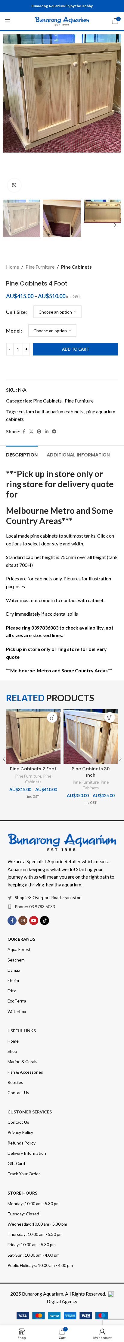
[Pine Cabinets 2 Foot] (33, 736)
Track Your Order (24, 1173)
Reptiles (15, 1082)
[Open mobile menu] (8, 21)
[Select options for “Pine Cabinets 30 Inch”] (109, 717)
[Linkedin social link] (46, 432)
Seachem (16, 959)
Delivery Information (27, 1153)
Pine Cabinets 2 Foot (33, 769)
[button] (9, 115)
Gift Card (16, 1163)
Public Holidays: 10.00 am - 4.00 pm (40, 1265)
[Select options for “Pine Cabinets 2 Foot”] (52, 717)
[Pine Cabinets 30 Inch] (91, 736)
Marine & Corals (22, 1061)
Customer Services (30, 1111)
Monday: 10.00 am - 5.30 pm (34, 1203)
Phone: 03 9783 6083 (35, 906)
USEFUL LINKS (22, 1030)
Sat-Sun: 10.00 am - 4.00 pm (34, 1255)
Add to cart (75, 349)
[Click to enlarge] (14, 185)
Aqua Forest (19, 949)
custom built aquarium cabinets (51, 411)
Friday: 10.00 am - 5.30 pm (32, 1244)
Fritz (12, 990)
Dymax (14, 970)
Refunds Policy (22, 1142)
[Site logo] (62, 20)
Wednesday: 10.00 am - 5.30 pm (37, 1224)
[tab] (22, 454)
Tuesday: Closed (23, 1213)
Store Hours (22, 1192)
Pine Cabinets (76, 267)
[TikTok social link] (44, 920)
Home (12, 267)
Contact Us (18, 1092)
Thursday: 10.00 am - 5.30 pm (35, 1234)
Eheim (13, 980)
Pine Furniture (40, 267)
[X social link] (31, 432)
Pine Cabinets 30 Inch (91, 772)
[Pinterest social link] (39, 432)
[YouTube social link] (33, 920)
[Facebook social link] (23, 432)
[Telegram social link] (54, 432)
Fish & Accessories (25, 1072)
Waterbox (17, 1011)
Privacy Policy (20, 1132)
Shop (12, 1051)
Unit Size (16, 312)
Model (13, 330)
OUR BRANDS (21, 939)
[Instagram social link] (22, 920)
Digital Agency (62, 1301)
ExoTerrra (17, 1000)
